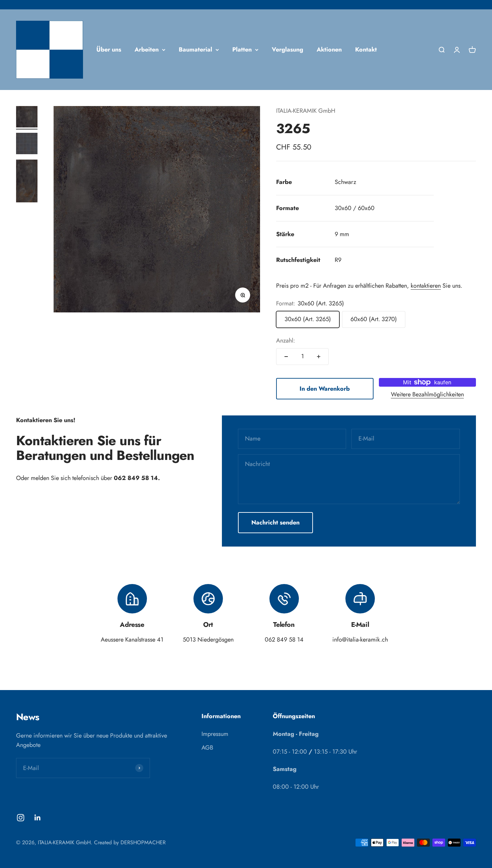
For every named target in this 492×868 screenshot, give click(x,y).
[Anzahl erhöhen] (318, 357)
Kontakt (366, 49)
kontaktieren (426, 285)
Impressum (214, 734)
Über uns (108, 49)
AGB (207, 747)
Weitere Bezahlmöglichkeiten (427, 394)
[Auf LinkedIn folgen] (37, 817)
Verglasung (287, 49)
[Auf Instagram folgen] (20, 817)
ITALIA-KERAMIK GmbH (305, 110)
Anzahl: (285, 340)
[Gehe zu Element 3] (26, 182)
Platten (242, 49)
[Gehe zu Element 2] (26, 144)
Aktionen (329, 49)
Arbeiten (147, 49)
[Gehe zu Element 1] (26, 117)
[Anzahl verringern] (286, 357)
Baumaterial (195, 49)
